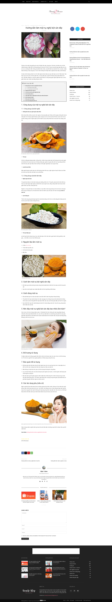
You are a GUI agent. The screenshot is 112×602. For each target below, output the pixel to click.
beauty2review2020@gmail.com (51, 595)
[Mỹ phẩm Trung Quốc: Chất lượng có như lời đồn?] (24, 575)
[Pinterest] (28, 453)
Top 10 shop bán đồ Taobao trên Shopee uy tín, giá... (59, 574)
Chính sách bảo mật (87, 600)
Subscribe (83, 27)
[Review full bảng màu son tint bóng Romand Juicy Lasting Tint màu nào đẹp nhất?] (49, 569)
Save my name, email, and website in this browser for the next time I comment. (39, 535)
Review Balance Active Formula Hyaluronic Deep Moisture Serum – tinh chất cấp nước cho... (80, 59)
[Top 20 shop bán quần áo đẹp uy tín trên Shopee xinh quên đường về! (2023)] (49, 563)
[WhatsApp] (31, 453)
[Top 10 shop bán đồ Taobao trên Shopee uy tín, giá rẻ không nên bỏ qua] (49, 575)
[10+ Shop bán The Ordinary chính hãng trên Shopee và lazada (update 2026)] (24, 569)
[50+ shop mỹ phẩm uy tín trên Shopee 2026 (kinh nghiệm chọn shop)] (28, 495)
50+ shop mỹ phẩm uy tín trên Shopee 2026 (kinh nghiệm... (34, 562)
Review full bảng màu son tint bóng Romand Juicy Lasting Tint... (59, 568)
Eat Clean (51, 1)
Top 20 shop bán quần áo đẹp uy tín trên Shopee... (59, 562)
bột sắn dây (28, 245)
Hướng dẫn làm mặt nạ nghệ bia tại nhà (79, 51)
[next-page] (45, 505)
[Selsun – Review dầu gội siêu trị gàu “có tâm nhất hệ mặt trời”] (44, 495)
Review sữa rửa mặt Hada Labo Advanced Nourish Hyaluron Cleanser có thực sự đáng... (80, 68)
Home (23, 1)
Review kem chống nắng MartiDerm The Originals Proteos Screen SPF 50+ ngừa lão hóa (80, 44)
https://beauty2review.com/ (44, 473)
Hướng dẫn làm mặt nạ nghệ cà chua (58, 460)
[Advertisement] (56, 20)
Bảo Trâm (44, 471)
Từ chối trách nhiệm (78, 600)
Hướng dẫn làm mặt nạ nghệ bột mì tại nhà (36, 432)
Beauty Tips (28, 1)
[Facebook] (22, 453)
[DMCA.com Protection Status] (43, 600)
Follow (77, 27)
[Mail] (43, 481)
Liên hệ (56, 1)
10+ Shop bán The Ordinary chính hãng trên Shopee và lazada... (35, 568)
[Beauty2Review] (56, 11)
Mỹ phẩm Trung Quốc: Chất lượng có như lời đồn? (35, 574)
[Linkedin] (40, 481)
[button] (89, 1)
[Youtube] (78, 591)
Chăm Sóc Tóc (43, 1)
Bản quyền (72, 600)
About (64, 600)
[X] (25, 453)
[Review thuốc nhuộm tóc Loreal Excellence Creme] (59, 495)
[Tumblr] (47, 481)
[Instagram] (74, 591)
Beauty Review (35, 1)
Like (72, 27)
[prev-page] (42, 505)
